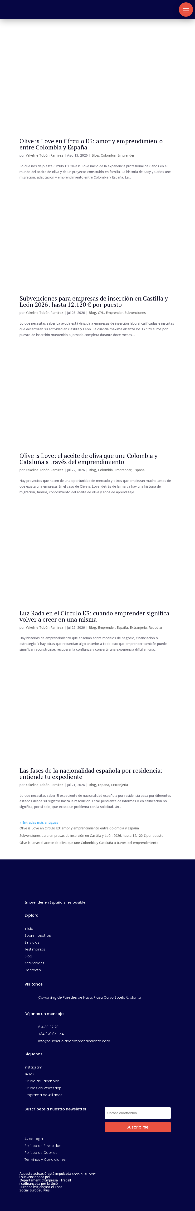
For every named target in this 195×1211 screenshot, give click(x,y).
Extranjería (138, 627)
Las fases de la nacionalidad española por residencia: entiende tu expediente (91, 773)
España (139, 470)
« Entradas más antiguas (39, 822)
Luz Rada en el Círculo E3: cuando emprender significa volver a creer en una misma (94, 616)
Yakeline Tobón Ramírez (44, 155)
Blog (95, 155)
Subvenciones (135, 312)
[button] (186, 9)
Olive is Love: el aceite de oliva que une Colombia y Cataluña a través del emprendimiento (88, 458)
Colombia (108, 155)
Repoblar (155, 627)
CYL (101, 312)
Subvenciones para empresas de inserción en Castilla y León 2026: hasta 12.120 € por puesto (94, 301)
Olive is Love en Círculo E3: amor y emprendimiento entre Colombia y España (91, 144)
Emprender (125, 155)
